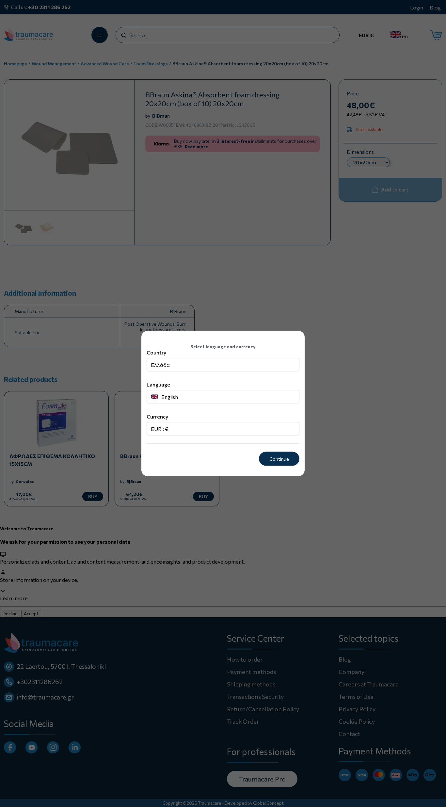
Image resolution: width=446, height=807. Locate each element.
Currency (157, 416)
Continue (279, 459)
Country (156, 352)
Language (158, 384)
